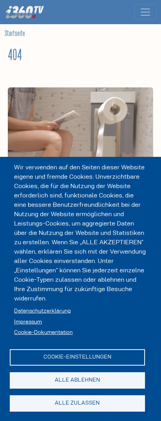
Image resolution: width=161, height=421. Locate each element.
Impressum (28, 322)
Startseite (15, 33)
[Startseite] (28, 12)
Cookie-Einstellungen (77, 357)
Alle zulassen (77, 403)
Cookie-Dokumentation (43, 332)
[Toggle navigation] (145, 12)
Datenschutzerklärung (42, 311)
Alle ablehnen (77, 380)
